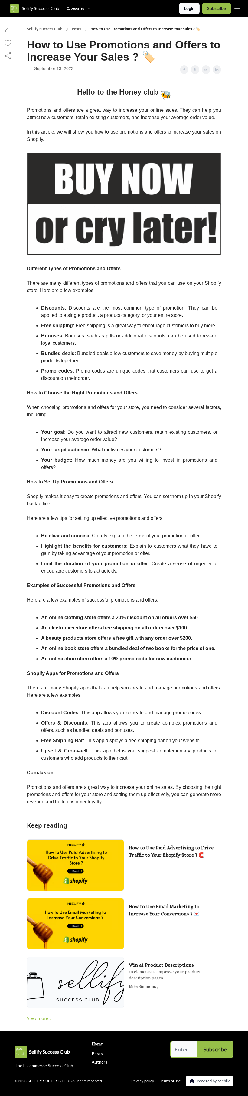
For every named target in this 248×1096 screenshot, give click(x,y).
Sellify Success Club (45, 29)
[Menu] (237, 7)
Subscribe (216, 8)
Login (189, 8)
